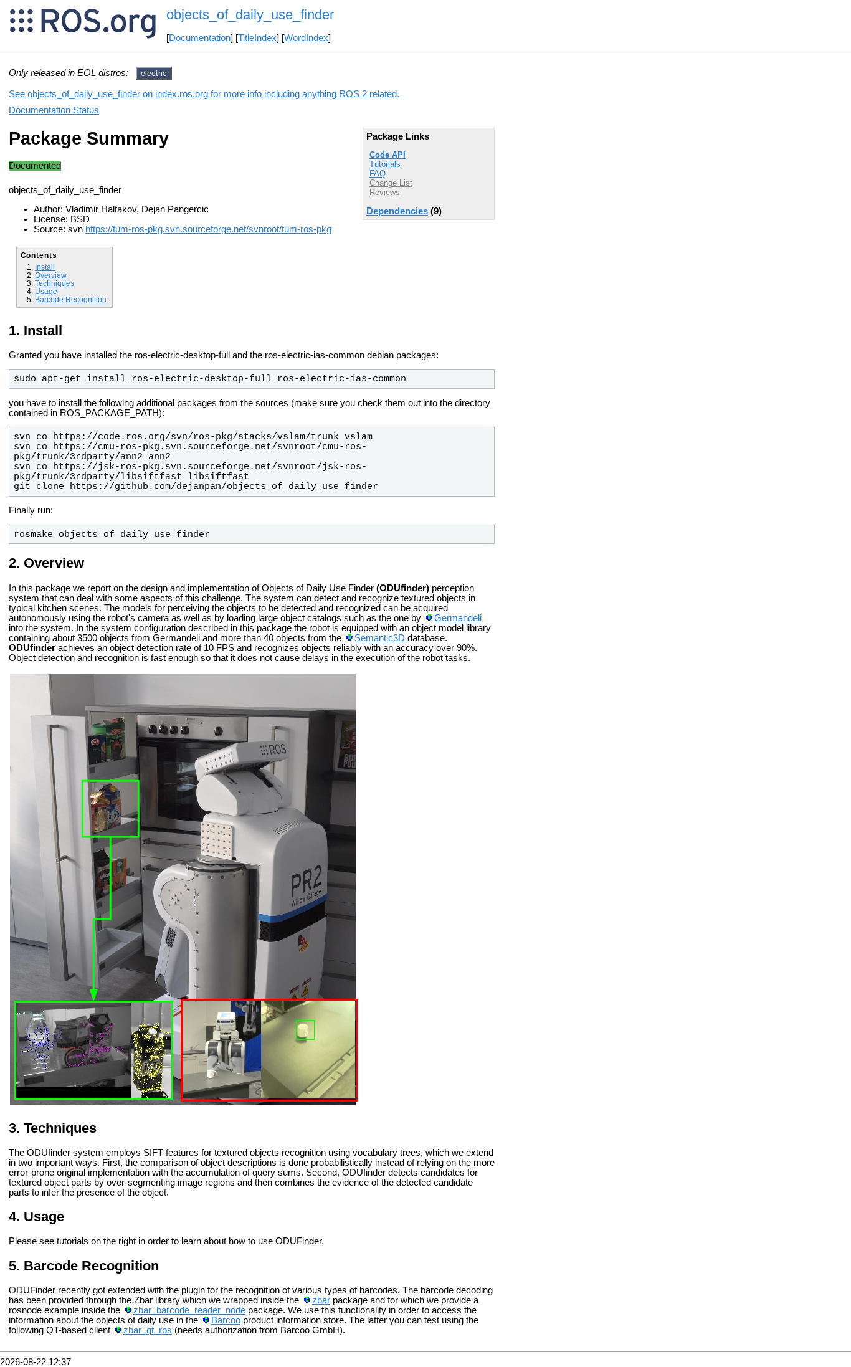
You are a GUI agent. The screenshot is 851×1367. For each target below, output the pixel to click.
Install (45, 267)
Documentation (200, 38)
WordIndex (306, 38)
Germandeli (458, 618)
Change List (390, 183)
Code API (387, 155)
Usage (46, 291)
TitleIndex (257, 38)
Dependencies (397, 211)
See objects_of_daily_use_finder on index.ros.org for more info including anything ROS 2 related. (204, 94)
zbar (321, 1300)
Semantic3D (379, 638)
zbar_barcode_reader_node (189, 1310)
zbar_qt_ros (147, 1330)
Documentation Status (54, 110)
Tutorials (385, 164)
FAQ (377, 173)
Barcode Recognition (71, 299)
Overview (51, 275)
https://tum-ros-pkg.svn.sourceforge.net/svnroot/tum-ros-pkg (208, 229)
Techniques (54, 283)
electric (154, 73)
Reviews (384, 192)
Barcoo (225, 1320)
